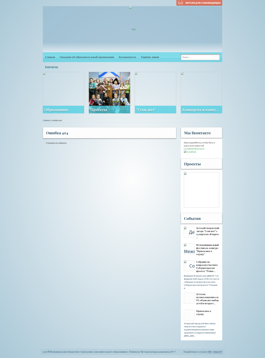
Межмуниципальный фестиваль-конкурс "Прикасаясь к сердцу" (207, 250)
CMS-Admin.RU (214, 351)
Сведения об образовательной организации (87, 57)
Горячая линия (150, 57)
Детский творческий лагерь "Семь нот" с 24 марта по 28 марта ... (207, 233)
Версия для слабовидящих (203, 2)
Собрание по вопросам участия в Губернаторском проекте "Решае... (207, 266)
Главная (50, 57)
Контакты (51, 67)
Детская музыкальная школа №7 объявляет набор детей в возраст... (207, 299)
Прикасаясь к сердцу (203, 313)
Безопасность (127, 57)
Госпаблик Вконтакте (194, 148)
